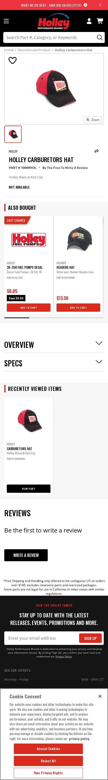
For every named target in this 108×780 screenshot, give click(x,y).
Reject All (48, 760)
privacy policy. (79, 738)
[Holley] (54, 21)
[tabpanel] (28, 265)
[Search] (99, 37)
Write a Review (26, 555)
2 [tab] (41, 317)
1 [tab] (16, 317)
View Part (28, 489)
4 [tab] (91, 317)
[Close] (99, 696)
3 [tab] (66, 317)
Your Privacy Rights (48, 772)
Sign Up (90, 638)
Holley (13, 151)
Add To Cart (28, 307)
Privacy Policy (64, 656)
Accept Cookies (48, 748)
